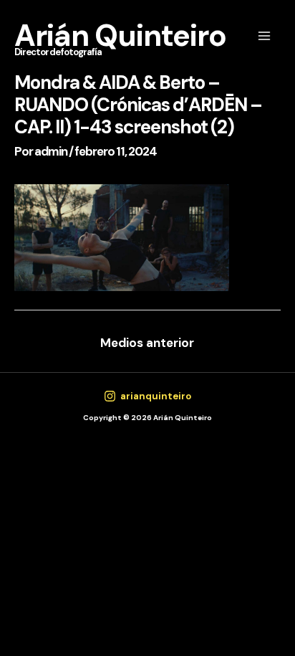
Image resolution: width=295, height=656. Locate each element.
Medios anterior (147, 343)
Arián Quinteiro (120, 35)
